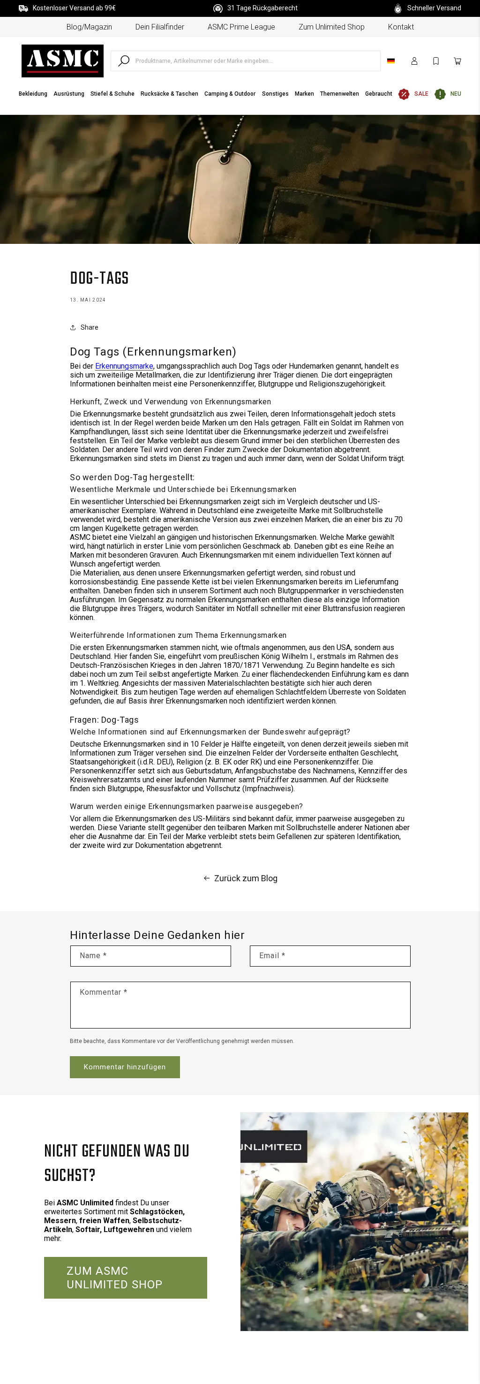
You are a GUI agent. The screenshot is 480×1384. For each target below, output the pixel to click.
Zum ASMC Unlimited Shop (115, 1277)
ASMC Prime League (241, 27)
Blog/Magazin (89, 27)
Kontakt (401, 27)
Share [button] (89, 327)
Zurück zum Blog (246, 878)
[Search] (124, 61)
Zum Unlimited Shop (332, 27)
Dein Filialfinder (159, 27)
